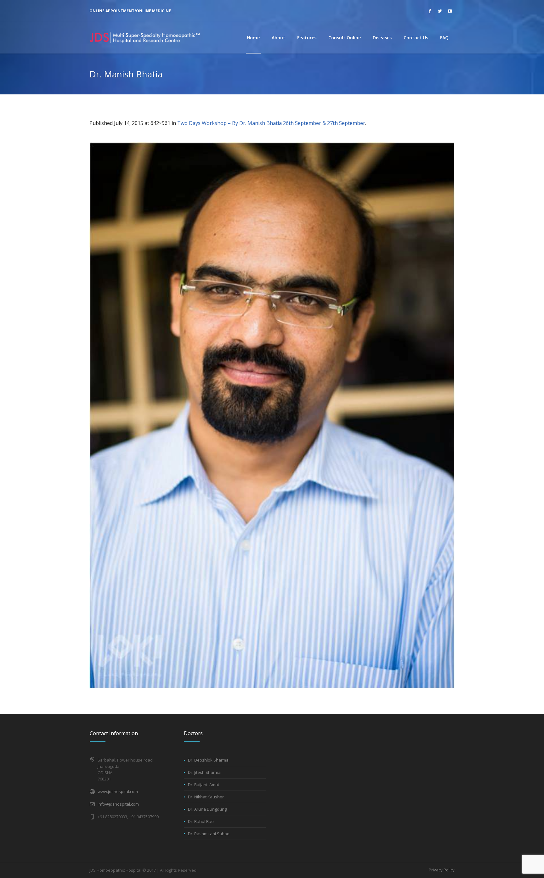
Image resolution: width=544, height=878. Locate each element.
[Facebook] (430, 11)
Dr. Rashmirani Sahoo (209, 833)
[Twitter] (440, 11)
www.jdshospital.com (118, 791)
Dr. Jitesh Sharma (204, 772)
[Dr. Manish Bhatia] (272, 415)
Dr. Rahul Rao (201, 821)
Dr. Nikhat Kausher (206, 797)
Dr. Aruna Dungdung (207, 809)
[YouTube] (450, 11)
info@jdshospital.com (118, 804)
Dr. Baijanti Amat (203, 784)
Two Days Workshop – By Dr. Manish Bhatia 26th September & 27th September (271, 123)
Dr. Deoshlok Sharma (208, 760)
